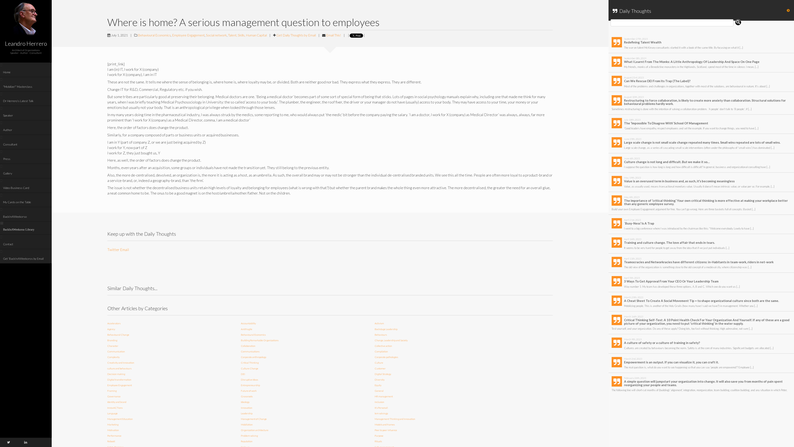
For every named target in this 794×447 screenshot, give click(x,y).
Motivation (113, 430)
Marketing (112, 424)
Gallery (7, 173)
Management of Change (254, 419)
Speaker (8, 115)
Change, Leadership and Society (391, 340)
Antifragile (246, 329)
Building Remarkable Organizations (260, 340)
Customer (380, 368)
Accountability (248, 323)
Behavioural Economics (154, 35)
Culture (379, 362)
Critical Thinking (250, 362)
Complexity (113, 357)
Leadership (246, 413)
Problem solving (249, 435)
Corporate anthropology (253, 357)
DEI (243, 374)
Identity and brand (116, 402)
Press (6, 159)
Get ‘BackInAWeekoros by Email (23, 258)
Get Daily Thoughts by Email (296, 35)
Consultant (10, 144)
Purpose (379, 435)
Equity (378, 385)
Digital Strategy (383, 374)
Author (7, 130)
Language (112, 413)
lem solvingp (381, 413)
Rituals (378, 441)
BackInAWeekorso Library (18, 229)
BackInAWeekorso (15, 216)
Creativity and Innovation (120, 362)
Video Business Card (16, 188)
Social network (216, 35)
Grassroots (247, 396)
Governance (114, 396)
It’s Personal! (381, 407)
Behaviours (381, 334)
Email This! (333, 35)
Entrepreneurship (250, 385)
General (379, 390)
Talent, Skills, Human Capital (247, 35)
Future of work (249, 390)
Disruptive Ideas (249, 379)
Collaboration (248, 345)
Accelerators (114, 323)
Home (7, 72)
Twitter (113, 249)
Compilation (381, 351)
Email (124, 249)
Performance (114, 435)
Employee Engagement (188, 35)
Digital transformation (119, 379)
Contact (8, 244)
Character (112, 345)
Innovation (246, 407)
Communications (250, 351)
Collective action (383, 345)
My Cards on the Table (17, 202)
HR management (384, 396)
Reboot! (111, 441)
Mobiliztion (247, 424)
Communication (116, 351)
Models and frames (385, 424)
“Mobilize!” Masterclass (17, 86)
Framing (112, 390)
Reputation (246, 441)
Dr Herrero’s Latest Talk (18, 101)
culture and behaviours (119, 368)
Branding (112, 340)
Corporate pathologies (386, 357)
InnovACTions (115, 407)
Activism (379, 323)
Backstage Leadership (386, 329)
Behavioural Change (118, 334)
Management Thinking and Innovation (395, 419)
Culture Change (249, 368)
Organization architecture (254, 430)
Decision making (116, 374)
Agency (111, 329)
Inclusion (379, 402)
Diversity (380, 379)
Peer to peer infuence (386, 430)
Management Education (120, 419)
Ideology (245, 402)
